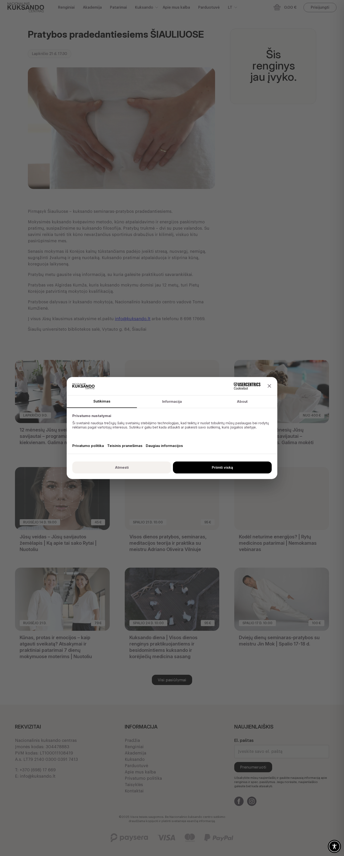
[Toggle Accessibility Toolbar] (334, 846)
